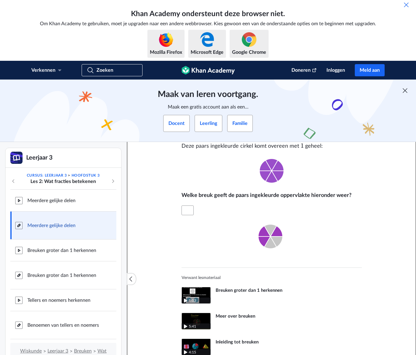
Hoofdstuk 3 (86, 175)
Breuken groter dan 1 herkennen (61, 250)
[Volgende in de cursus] (113, 181)
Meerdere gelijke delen (51, 200)
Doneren (301, 70)
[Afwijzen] (406, 5)
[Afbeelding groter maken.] (271, 170)
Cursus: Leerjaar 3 (47, 175)
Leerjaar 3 (58, 351)
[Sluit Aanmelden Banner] (405, 90)
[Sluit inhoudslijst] (131, 279)
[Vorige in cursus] (13, 181)
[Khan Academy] (208, 70)
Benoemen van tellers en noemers (63, 325)
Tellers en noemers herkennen (58, 300)
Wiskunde (31, 351)
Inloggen (335, 70)
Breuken (83, 351)
